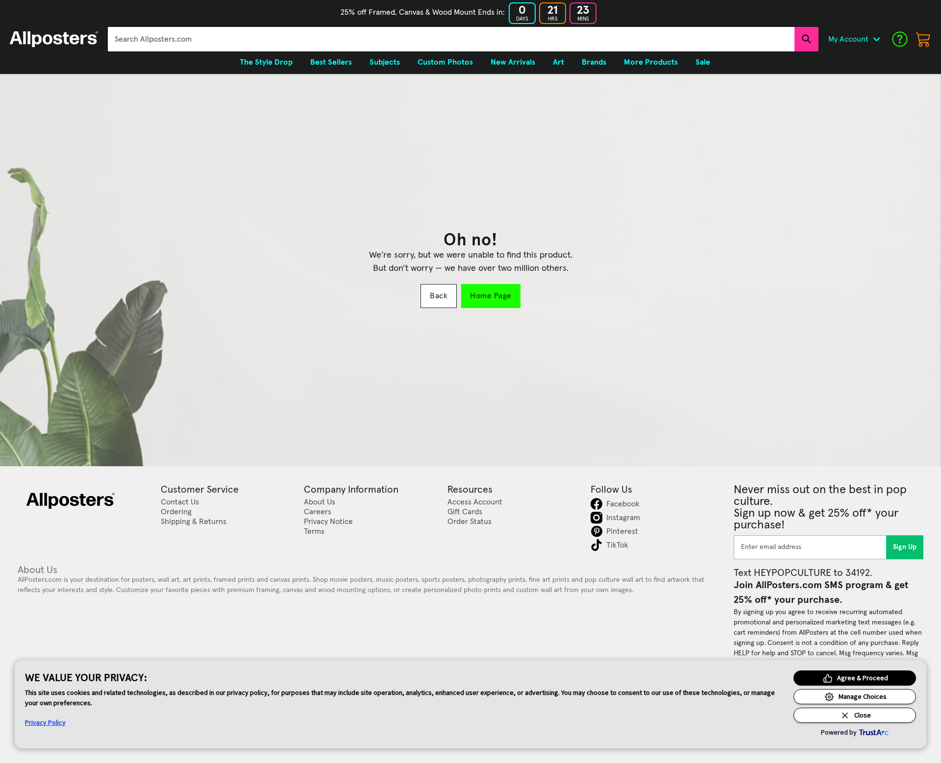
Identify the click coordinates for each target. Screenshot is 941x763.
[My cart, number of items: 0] (923, 39)
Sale (702, 62)
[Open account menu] (876, 39)
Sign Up (905, 547)
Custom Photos (445, 62)
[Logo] (54, 39)
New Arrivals (513, 62)
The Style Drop (266, 62)
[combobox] (451, 39)
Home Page (490, 296)
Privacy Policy (45, 722)
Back (438, 296)
